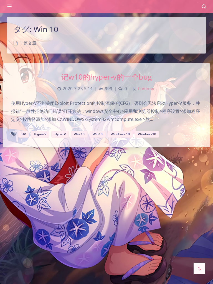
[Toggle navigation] (203, 6)
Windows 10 (120, 134)
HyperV (60, 134)
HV (23, 134)
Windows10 (147, 134)
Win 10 (79, 134)
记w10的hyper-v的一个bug (106, 77)
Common (147, 88)
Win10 (98, 134)
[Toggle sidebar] (9, 6)
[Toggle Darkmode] (199, 268)
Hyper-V (40, 134)
